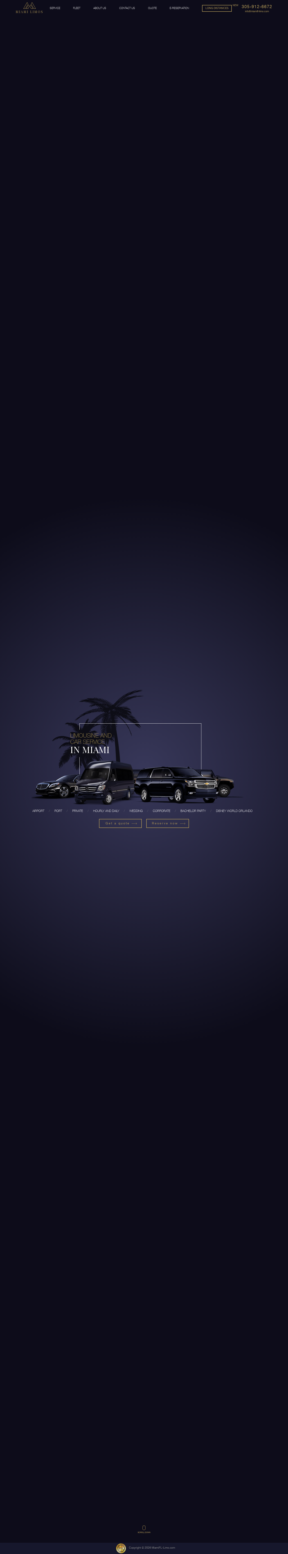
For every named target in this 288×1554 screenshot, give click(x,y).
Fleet (76, 8)
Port (58, 811)
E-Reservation (179, 8)
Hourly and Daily (106, 811)
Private (77, 811)
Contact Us (127, 8)
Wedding (136, 811)
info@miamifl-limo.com (257, 11)
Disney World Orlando (234, 811)
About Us (99, 8)
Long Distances (217, 8)
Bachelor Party (193, 811)
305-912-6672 (257, 6)
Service (55, 8)
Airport (38, 811)
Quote (152, 8)
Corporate (161, 811)
